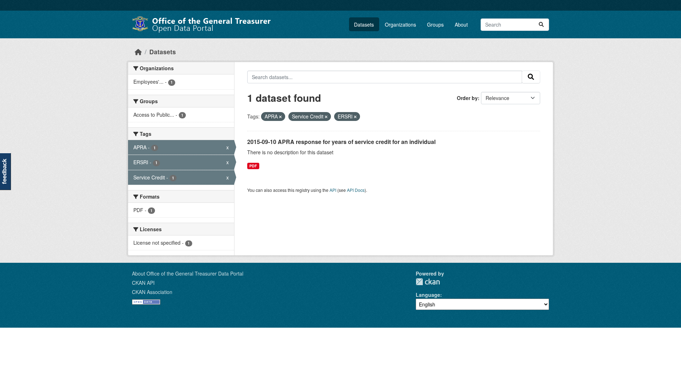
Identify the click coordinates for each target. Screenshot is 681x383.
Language (428, 294)
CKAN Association (152, 291)
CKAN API (143, 282)
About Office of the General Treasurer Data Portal (187, 273)
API (333, 190)
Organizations (400, 24)
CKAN (428, 281)
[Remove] (280, 117)
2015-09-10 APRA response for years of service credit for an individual (341, 142)
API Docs (356, 190)
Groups (435, 24)
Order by (467, 97)
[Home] (138, 51)
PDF (253, 165)
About (461, 24)
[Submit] (541, 24)
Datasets (364, 24)
